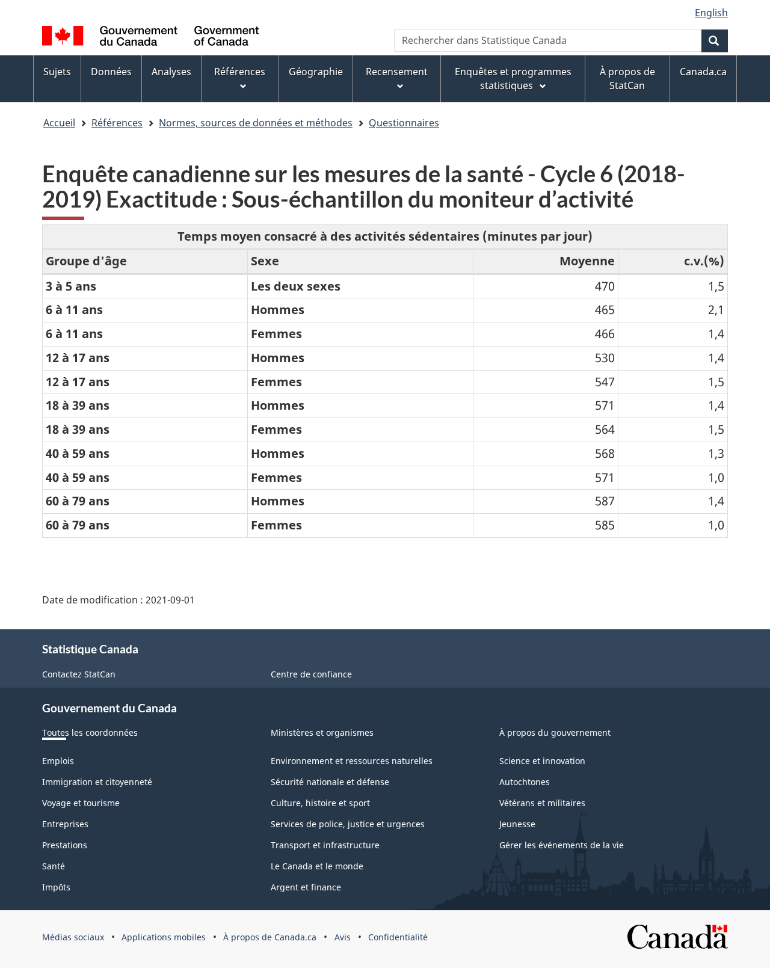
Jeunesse (517, 824)
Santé (53, 866)
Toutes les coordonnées (90, 732)
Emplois (58, 760)
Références (117, 122)
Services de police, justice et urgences (348, 824)
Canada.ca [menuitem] (703, 71)
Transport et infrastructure (325, 845)
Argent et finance (306, 887)
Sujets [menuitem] (57, 71)
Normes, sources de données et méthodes (256, 122)
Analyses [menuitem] (171, 71)
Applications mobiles (164, 937)
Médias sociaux (73, 937)
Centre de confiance (311, 674)
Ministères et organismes (322, 732)
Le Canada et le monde (317, 866)
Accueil (59, 122)
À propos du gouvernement (555, 732)
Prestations (64, 845)
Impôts (56, 887)
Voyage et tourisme (81, 803)
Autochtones (524, 782)
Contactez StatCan (79, 674)
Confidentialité (398, 937)
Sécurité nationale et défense (330, 782)
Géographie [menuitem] (316, 71)
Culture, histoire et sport (320, 803)
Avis (342, 937)
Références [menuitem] (239, 71)
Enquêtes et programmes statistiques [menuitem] (513, 78)
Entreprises (65, 824)
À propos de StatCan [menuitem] (627, 78)
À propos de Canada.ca (269, 937)
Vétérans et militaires (542, 803)
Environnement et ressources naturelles (352, 760)
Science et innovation (542, 760)
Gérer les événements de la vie (561, 845)
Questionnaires (404, 122)
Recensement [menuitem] (397, 71)
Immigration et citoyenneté (97, 782)
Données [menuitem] (111, 71)
